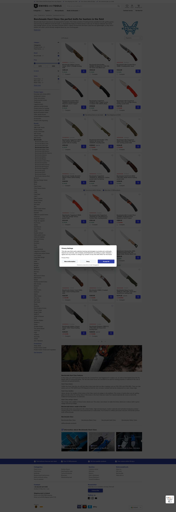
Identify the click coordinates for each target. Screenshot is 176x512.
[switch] (170, 501)
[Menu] (173, 497)
